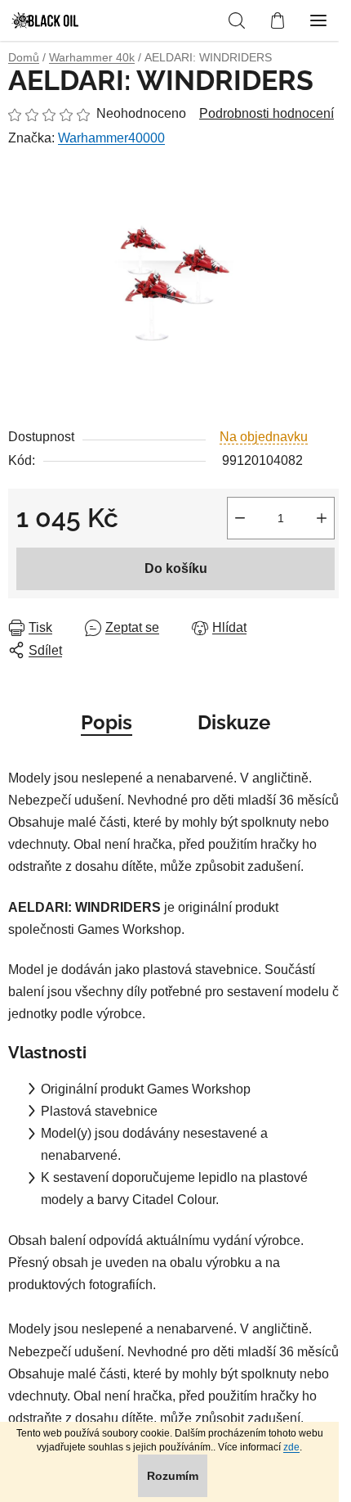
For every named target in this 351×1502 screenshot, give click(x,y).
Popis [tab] (106, 722)
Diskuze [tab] (234, 722)
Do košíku (175, 568)
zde (291, 1447)
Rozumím (172, 1475)
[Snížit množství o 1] (240, 518)
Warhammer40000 (111, 138)
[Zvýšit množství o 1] (321, 518)
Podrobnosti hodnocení (266, 113)
